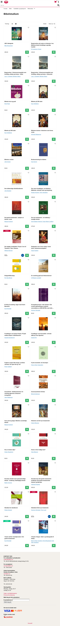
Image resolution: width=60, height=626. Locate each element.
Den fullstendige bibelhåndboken (13, 188)
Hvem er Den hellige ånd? (38, 449)
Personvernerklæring (9, 595)
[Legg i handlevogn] (27, 52)
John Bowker (7, 190)
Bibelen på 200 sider (36, 101)
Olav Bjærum (34, 452)
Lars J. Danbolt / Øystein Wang (12, 76)
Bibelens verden (9, 159)
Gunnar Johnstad (35, 310)
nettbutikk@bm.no (8, 559)
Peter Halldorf (8, 366)
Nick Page (7, 103)
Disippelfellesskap (9, 275)
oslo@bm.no (7, 573)
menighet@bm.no (8, 565)
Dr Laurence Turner (36, 49)
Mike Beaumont (8, 45)
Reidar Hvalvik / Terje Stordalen (39, 192)
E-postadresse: (8, 600)
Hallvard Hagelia (35, 484)
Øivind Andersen (35, 394)
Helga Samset (8, 510)
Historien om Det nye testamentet (40, 420)
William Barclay (8, 250)
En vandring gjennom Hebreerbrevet (41, 275)
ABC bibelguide (8, 43)
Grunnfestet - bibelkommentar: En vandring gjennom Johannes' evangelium (13, 393)
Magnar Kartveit (8, 221)
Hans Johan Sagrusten (37, 365)
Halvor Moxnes (35, 423)
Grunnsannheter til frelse (38, 391)
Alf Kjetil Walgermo (36, 134)
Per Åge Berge (8, 277)
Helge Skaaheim (8, 452)
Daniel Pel (34, 337)
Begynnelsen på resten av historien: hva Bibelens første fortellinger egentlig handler (42, 45)
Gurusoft (30, 623)
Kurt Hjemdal (7, 308)
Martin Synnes (8, 482)
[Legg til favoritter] (28, 27)
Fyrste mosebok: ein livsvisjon (39, 362)
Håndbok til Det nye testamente (40, 507)
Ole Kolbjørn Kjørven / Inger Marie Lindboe (42, 221)
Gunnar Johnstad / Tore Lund (38, 510)
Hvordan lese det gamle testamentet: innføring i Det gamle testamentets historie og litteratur (41, 480)
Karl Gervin (34, 161)
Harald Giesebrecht (9, 337)
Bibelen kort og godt (10, 101)
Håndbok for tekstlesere (11, 507)
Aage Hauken (34, 250)
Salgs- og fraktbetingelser (10, 593)
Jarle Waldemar (8, 397)
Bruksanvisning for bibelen (38, 159)
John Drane (7, 161)
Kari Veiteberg (35, 103)
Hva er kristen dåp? (9, 449)
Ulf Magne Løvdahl (36, 277)
